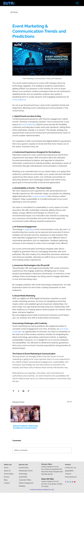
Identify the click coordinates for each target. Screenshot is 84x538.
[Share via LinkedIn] (23, 391)
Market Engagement (26, 483)
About (6, 471)
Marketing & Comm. (26, 471)
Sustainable (23, 477)
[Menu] (77, 3)
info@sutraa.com (71, 477)
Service (6, 477)
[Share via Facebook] (13, 391)
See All (69, 401)
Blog (5, 480)
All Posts (14, 12)
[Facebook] (72, 482)
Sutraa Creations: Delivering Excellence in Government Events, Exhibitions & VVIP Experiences (25, 427)
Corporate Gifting (25, 480)
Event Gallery (9, 474)
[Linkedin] (68, 482)
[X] (70, 482)
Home (6, 468)
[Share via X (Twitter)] (18, 391)
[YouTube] (74, 482)
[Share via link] (28, 391)
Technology (23, 474)
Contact (7, 483)
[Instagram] (65, 482)
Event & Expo (23, 468)
